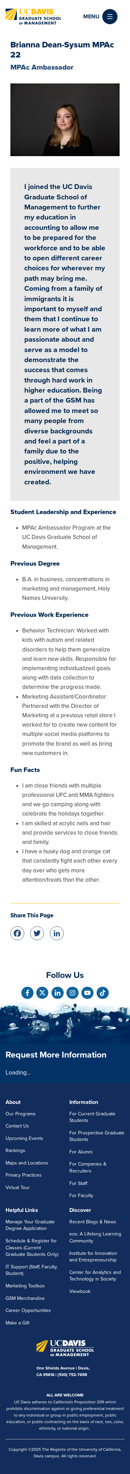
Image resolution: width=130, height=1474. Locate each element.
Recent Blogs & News (92, 1222)
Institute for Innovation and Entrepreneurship (93, 1256)
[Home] (34, 17)
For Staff (78, 1183)
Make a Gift (17, 1323)
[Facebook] (17, 932)
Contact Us (17, 1126)
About (13, 1102)
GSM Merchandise (25, 1298)
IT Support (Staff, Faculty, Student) (32, 1270)
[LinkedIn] (57, 932)
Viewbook (79, 1291)
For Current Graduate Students (92, 1117)
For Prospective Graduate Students (96, 1136)
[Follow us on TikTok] (102, 992)
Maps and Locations (27, 1163)
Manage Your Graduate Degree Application (30, 1225)
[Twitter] (37, 932)
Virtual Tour (18, 1187)
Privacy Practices (24, 1175)
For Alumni (81, 1152)
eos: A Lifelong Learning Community (95, 1237)
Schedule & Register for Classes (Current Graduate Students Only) (32, 1247)
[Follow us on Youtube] (87, 992)
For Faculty (81, 1195)
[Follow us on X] (42, 992)
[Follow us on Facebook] (27, 992)
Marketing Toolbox (25, 1286)
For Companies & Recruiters (87, 1167)
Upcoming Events (24, 1138)
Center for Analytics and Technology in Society (95, 1275)
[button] (100, 17)
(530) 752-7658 (72, 1374)
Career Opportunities (28, 1310)
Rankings (15, 1150)
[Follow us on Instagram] (72, 992)
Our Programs (21, 1114)
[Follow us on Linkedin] (57, 992)
